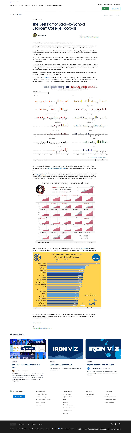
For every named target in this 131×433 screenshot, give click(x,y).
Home (11, 14)
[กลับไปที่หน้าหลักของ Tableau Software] (16, 1)
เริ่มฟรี (105, 9)
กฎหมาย (12, 428)
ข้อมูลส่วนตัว (30, 428)
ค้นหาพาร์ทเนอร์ (90, 394)
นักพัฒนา (34, 424)
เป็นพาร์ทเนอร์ (89, 397)
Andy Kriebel (84, 248)
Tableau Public (19, 14)
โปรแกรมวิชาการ (67, 410)
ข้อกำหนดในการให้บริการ (21, 428)
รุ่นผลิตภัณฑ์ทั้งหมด (109, 402)
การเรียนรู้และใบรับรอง (110, 397)
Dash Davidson (42, 35)
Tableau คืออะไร (40, 391)
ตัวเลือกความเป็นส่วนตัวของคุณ (67, 428)
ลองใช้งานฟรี (19, 396)
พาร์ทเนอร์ (89, 391)
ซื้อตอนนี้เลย (115, 9)
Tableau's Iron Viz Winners (61, 365)
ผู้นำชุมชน (65, 399)
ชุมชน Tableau (67, 391)
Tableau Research (40, 402)
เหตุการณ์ (65, 413)
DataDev (65, 402)
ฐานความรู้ (107, 394)
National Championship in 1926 (56, 168)
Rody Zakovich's (41, 175)
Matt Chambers (44, 77)
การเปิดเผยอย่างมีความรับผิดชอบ (42, 428)
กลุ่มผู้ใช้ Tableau (67, 397)
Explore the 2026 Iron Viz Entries (100, 365)
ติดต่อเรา (100, 4)
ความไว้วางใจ (21, 424)
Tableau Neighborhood (69, 407)
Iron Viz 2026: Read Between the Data (26, 366)
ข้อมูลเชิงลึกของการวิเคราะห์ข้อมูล (44, 399)
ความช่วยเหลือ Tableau (110, 399)
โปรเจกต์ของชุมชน (67, 405)
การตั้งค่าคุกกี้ (53, 428)
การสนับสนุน (108, 391)
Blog (14, 14)
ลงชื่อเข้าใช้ (117, 4)
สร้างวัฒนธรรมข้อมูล (41, 397)
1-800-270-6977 (108, 4)
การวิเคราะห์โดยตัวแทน (41, 394)
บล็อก (28, 424)
